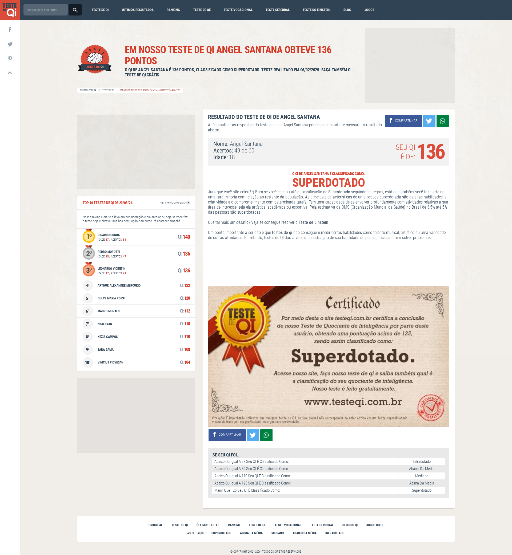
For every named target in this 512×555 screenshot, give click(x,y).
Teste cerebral (278, 10)
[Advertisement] (410, 65)
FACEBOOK (10, 29)
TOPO (10, 73)
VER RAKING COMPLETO (173, 202)
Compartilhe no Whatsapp (443, 121)
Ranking (173, 10)
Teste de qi (100, 10)
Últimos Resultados (138, 10)
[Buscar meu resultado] (75, 9)
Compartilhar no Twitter (429, 121)
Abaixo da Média (305, 533)
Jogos (369, 10)
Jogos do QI (374, 525)
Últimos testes (208, 525)
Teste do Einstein (316, 10)
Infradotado (334, 533)
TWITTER (10, 44)
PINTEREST (10, 58)
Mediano (277, 533)
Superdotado (221, 533)
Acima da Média (251, 533)
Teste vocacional (238, 10)
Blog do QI (350, 525)
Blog (347, 10)
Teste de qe (202, 10)
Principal (156, 525)
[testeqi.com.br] (10, 10)
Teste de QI (108, 90)
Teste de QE (257, 525)
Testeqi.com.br (88, 90)
